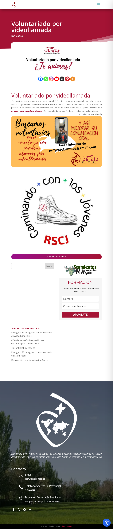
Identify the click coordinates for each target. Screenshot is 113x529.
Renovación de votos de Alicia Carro (29, 360)
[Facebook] (40, 79)
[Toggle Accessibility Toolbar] (106, 522)
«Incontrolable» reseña (23, 347)
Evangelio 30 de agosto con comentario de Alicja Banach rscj (31, 334)
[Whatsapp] (45, 79)
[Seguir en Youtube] (30, 509)
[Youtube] (56, 79)
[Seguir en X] (19, 509)
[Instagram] (51, 79)
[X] (62, 79)
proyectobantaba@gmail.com (27, 111)
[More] (72, 79)
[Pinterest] (67, 79)
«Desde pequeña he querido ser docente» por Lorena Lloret (27, 342)
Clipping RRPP (66, 526)
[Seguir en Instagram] (24, 509)
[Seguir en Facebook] (13, 509)
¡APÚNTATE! (80, 314)
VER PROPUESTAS (56, 256)
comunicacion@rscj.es (35, 478)
